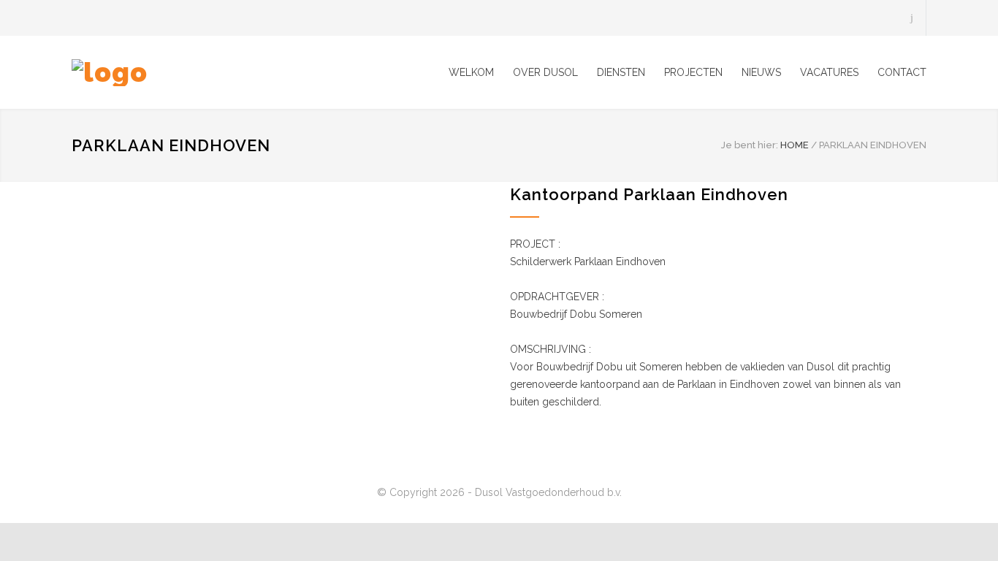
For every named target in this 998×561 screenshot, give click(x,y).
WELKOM (471, 72)
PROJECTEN (693, 72)
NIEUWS (761, 72)
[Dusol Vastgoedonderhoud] (207, 72)
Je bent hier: (749, 145)
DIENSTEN (621, 72)
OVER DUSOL (545, 72)
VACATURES (829, 72)
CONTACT (901, 72)
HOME (794, 145)
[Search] (912, 18)
